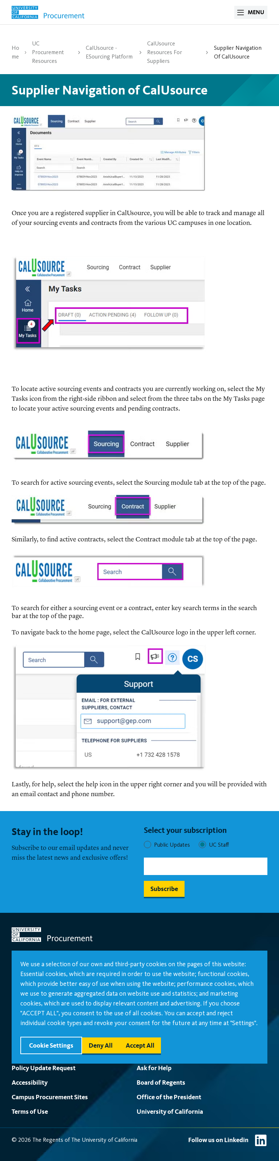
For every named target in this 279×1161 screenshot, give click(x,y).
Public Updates (172, 844)
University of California (170, 1111)
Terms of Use (30, 1111)
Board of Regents (161, 1082)
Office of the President (169, 1097)
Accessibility (30, 1082)
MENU (256, 12)
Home (15, 52)
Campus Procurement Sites (50, 1097)
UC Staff (219, 844)
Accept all (140, 1045)
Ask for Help (154, 1068)
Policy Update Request (44, 1068)
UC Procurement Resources (48, 52)
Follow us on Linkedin (218, 1140)
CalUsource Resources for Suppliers (164, 52)
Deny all (101, 1045)
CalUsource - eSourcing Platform (109, 52)
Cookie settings (51, 1045)
